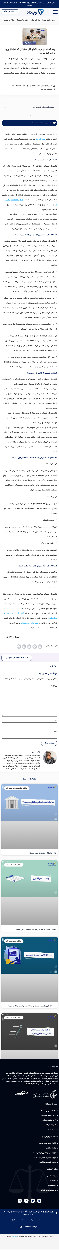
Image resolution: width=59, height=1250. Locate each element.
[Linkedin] (39, 1201)
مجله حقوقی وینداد (48, 20)
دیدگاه (54, 686)
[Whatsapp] (20, 1201)
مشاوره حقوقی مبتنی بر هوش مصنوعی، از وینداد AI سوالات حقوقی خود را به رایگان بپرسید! (29, 3)
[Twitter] (33, 1201)
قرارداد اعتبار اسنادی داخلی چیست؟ (42, 853)
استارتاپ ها (40, 139)
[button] (40, 646)
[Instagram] (26, 1201)
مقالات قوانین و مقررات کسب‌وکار (28, 20)
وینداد (15, 1236)
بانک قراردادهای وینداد (29, 623)
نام (55, 721)
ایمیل (54, 731)
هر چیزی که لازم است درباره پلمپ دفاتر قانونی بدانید (36, 929)
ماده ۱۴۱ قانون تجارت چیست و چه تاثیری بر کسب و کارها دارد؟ (32, 1006)
